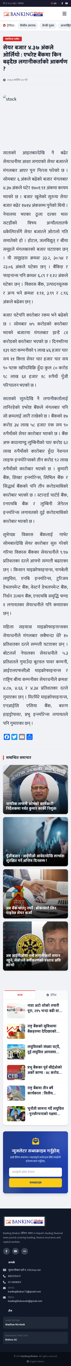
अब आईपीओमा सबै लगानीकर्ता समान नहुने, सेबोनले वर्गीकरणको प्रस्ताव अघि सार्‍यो (33, 960)
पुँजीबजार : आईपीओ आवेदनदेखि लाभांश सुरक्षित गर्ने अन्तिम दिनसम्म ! (35, 858)
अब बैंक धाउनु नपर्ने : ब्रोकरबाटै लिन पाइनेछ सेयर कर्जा (31, 910)
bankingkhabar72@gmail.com (24, 1291)
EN (24, 1251)
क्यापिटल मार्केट (12, 39)
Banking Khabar (29, 1356)
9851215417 (14, 1276)
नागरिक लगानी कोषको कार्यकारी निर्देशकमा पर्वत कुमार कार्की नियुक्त (31, 806)
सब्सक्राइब (35, 1182)
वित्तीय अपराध (28, 25)
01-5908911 (14, 1282)
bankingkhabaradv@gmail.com (25, 1301)
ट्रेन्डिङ (54, 995)
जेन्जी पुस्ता (48, 25)
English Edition (37, 1361)
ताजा (20, 995)
